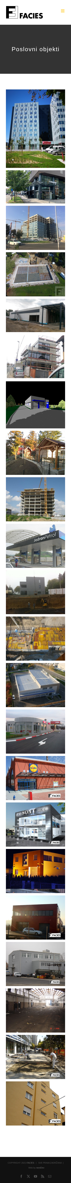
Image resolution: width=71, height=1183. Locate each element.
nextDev (40, 1168)
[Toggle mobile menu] (63, 11)
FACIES (30, 1163)
